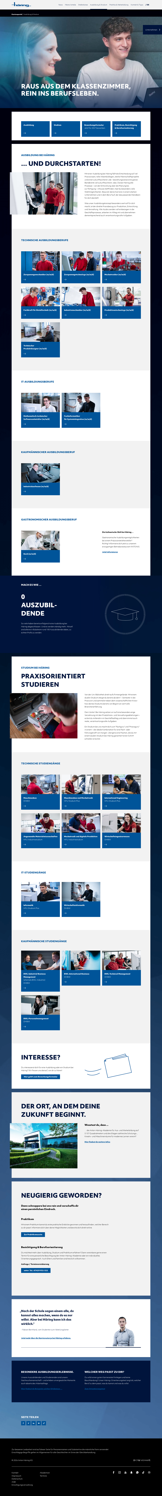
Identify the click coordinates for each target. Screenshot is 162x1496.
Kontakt (15, 1472)
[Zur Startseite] (21, 4)
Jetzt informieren (110, 552)
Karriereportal (17, 14)
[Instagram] (119, 1472)
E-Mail (39, 1423)
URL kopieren (44, 1423)
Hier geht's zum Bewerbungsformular (40, 1076)
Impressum (16, 1475)
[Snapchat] (131, 1472)
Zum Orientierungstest (95, 1388)
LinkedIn (33, 1423)
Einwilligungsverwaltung (22, 1485)
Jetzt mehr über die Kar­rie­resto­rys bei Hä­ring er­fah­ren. (46, 1338)
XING (28, 1423)
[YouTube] (125, 1472)
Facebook (23, 1423)
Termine (43, 1475)
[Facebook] (113, 1472)
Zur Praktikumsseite (33, 1234)
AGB (14, 1482)
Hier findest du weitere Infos (97, 1142)
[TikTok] (143, 1472)
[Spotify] (149, 1472)
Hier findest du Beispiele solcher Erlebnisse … (41, 1388)
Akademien (45, 1472)
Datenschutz (17, 1478)
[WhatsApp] (137, 1472)
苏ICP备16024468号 (141, 1460)
